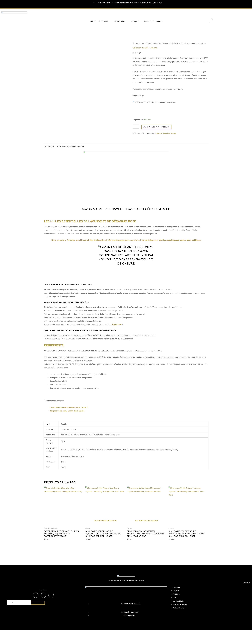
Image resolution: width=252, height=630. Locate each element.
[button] (105, 21)
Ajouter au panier (156, 127)
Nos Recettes (120, 21)
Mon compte (148, 21)
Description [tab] (49, 146)
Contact (159, 21)
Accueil (93, 21)
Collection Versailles (153, 44)
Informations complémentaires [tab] (70, 146)
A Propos (134, 21)
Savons (142, 44)
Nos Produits (104, 21)
